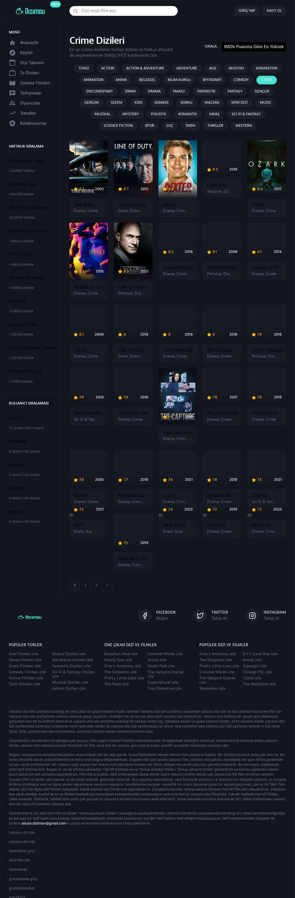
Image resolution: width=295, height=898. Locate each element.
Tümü (83, 68)
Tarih (190, 125)
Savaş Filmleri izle (25, 660)
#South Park (23, 325)
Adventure (186, 68)
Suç (169, 125)
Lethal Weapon (267, 350)
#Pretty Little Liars (29, 231)
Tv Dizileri (29, 73)
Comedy (241, 79)
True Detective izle (164, 688)
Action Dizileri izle (69, 688)
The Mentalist (222, 267)
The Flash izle (116, 684)
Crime (266, 79)
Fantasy (235, 91)
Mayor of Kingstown (222, 413)
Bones (80, 495)
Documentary (99, 91)
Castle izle (252, 678)
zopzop (17, 488)
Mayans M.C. (221, 495)
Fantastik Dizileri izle (71, 666)
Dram (130, 91)
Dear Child (174, 525)
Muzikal (102, 114)
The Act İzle (131, 350)
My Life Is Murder (133, 558)
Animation (93, 79)
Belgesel (147, 79)
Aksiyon (236, 68)
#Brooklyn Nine (26, 161)
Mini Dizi (239, 102)
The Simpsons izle (120, 672)
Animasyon (266, 68)
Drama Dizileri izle (69, 654)
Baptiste (216, 525)
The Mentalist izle (259, 684)
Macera (212, 102)
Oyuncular (30, 103)
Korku (186, 102)
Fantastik (206, 91)
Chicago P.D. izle (257, 672)
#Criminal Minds (27, 278)
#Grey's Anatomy (28, 208)
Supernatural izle (163, 682)
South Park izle (161, 666)
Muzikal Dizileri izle (70, 682)
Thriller (215, 125)
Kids (139, 102)
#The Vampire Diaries (32, 348)
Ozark (258, 204)
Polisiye (158, 114)
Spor (149, 125)
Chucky (260, 495)
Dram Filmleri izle (25, 666)
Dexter (170, 204)
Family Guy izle (118, 660)
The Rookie (219, 350)
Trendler (28, 113)
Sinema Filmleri (35, 83)
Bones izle (252, 660)
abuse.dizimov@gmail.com (44, 823)
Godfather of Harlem (178, 350)
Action (107, 68)
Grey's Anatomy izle (122, 666)
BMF (79, 525)
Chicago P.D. (265, 267)
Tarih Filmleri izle (24, 684)
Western (243, 125)
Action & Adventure (145, 68)
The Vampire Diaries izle (166, 674)
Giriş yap (247, 10)
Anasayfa (29, 43)
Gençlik (262, 91)
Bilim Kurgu (179, 79)
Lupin (169, 495)
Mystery (130, 114)
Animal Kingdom (178, 267)
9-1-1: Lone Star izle (260, 654)
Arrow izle (157, 660)
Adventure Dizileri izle (72, 660)
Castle (80, 350)
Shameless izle (212, 688)
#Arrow (17, 301)
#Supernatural (25, 371)
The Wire (83, 204)
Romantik (187, 114)
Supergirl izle (254, 666)
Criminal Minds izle (165, 654)
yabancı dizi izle (22, 832)
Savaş (214, 114)
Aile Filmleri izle (23, 654)
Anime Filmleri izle (26, 678)
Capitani (216, 185)
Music (265, 102)
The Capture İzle (178, 432)
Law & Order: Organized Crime (133, 287)
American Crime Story (89, 287)
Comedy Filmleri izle (27, 672)
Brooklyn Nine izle (121, 654)
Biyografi (212, 79)
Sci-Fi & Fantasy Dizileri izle (73, 674)
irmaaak (18, 441)
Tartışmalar (31, 93)
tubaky (16, 465)
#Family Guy (23, 184)
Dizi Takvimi (32, 63)
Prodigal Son (132, 495)
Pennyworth (87, 413)
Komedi (162, 102)
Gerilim (91, 102)
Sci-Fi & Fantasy (246, 114)
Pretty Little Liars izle (124, 678)
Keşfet (26, 53)
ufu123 (16, 418)
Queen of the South (133, 413)
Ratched (261, 525)
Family (179, 91)
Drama (154, 91)
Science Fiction (118, 125)
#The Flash (21, 254)
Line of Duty (132, 204)
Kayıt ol (274, 10)
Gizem (116, 102)
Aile (212, 68)
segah (15, 511)
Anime (121, 79)
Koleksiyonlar (33, 123)
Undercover (265, 413)
